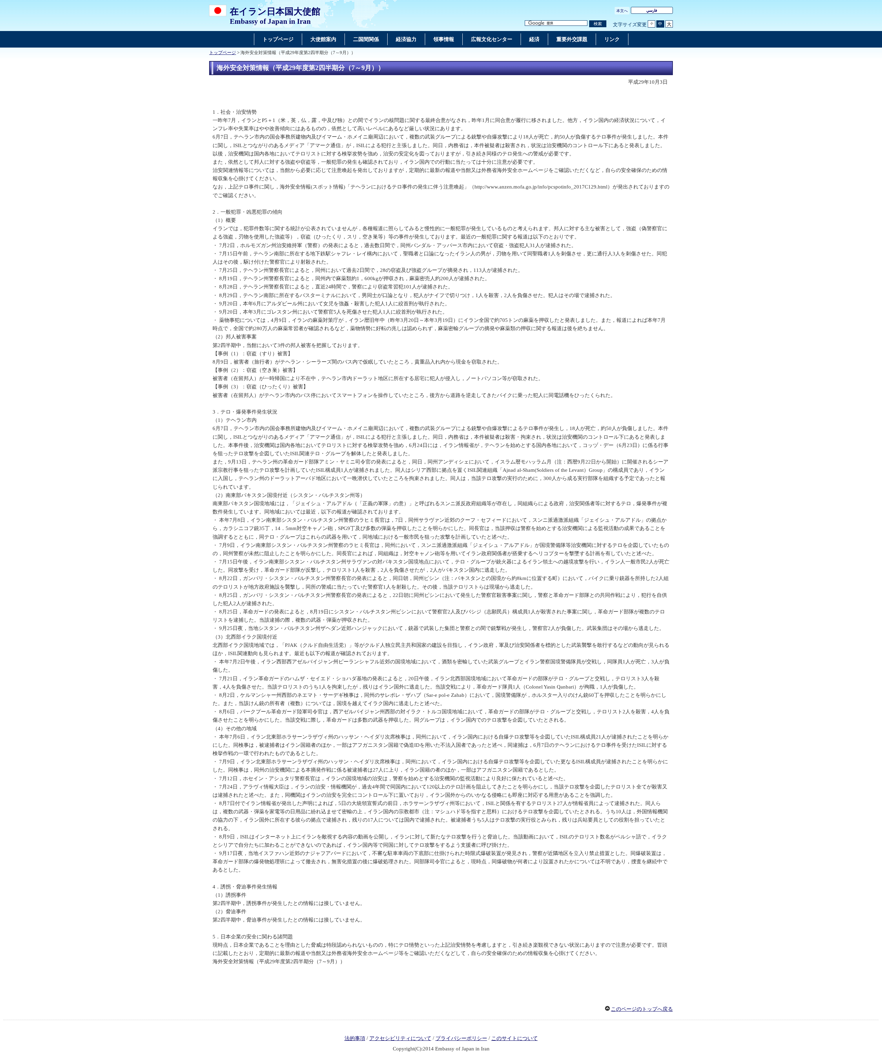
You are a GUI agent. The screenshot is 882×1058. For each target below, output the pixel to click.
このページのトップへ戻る (642, 1009)
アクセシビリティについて (400, 1038)
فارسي (651, 10)
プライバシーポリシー (461, 1038)
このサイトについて (514, 1038)
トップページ (222, 52)
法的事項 (355, 1038)
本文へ (622, 11)
